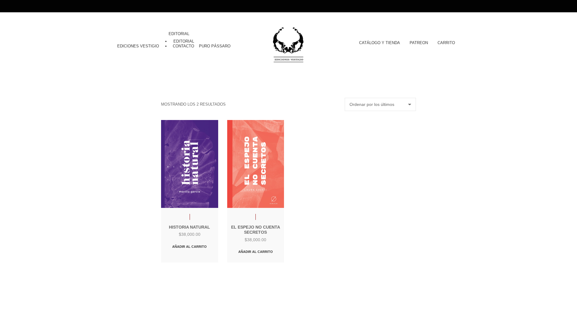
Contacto (183, 46)
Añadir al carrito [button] (189, 246)
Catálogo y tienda (379, 42)
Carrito (446, 42)
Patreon (419, 42)
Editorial (179, 34)
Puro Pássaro (214, 46)
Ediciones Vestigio (138, 46)
